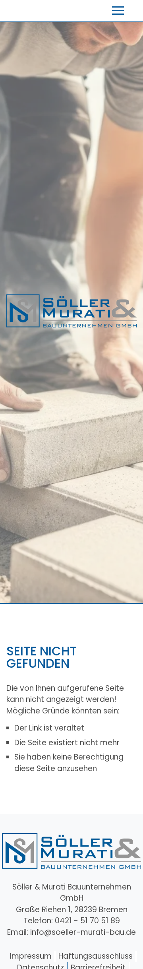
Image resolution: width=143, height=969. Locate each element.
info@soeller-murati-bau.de (83, 932)
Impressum (31, 956)
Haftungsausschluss (95, 956)
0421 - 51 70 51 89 (87, 920)
